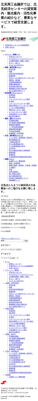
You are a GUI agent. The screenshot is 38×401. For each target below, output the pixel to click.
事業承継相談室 (14, 84)
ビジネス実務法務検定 (17, 108)
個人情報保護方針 (15, 176)
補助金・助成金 (14, 80)
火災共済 (12, 148)
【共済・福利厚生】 (12, 351)
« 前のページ (5, 238)
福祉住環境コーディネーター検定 (21, 106)
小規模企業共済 (14, 142)
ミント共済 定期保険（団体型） (21, 138)
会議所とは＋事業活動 (17, 161)
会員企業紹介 (14, 172)
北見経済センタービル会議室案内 (17, 45)
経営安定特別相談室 (16, 74)
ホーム (7, 262)
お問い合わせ (10, 47)
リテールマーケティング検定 (19, 99)
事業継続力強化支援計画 (18, 88)
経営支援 (12, 69)
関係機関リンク (14, 180)
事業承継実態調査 (15, 129)
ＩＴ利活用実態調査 (16, 127)
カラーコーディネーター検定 (19, 103)
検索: (2, 241)
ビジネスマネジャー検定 (18, 112)
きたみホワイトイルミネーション (21, 59)
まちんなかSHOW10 (16, 65)
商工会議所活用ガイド (17, 91)
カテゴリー (5, 249)
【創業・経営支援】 (12, 283)
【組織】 (8, 375)
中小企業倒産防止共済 (17, 146)
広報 (10, 169)
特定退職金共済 (14, 140)
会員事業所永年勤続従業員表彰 (20, 157)
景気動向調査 (14, 120)
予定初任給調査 (14, 131)
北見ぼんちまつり (15, 56)
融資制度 (12, 76)
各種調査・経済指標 (16, 133)
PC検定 (11, 101)
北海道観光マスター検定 (18, 114)
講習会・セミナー (15, 264)
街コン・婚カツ (14, 63)
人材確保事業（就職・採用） (19, 61)
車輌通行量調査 (14, 125)
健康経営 (12, 155)
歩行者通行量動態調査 (17, 123)
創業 (10, 71)
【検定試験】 (10, 309)
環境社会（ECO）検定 (17, 110)
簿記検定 (12, 97)
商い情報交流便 (14, 174)
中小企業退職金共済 (16, 144)
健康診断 (12, 152)
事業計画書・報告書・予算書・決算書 (22, 165)
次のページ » (15, 238)
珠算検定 (12, 95)
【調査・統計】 (10, 334)
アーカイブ (5, 258)
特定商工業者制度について (18, 178)
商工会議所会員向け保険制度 (19, 150)
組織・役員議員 (14, 163)
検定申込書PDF (14, 116)
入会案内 (12, 167)
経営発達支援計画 (15, 86)
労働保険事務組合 (15, 82)
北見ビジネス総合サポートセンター (22, 78)
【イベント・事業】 (12, 270)
